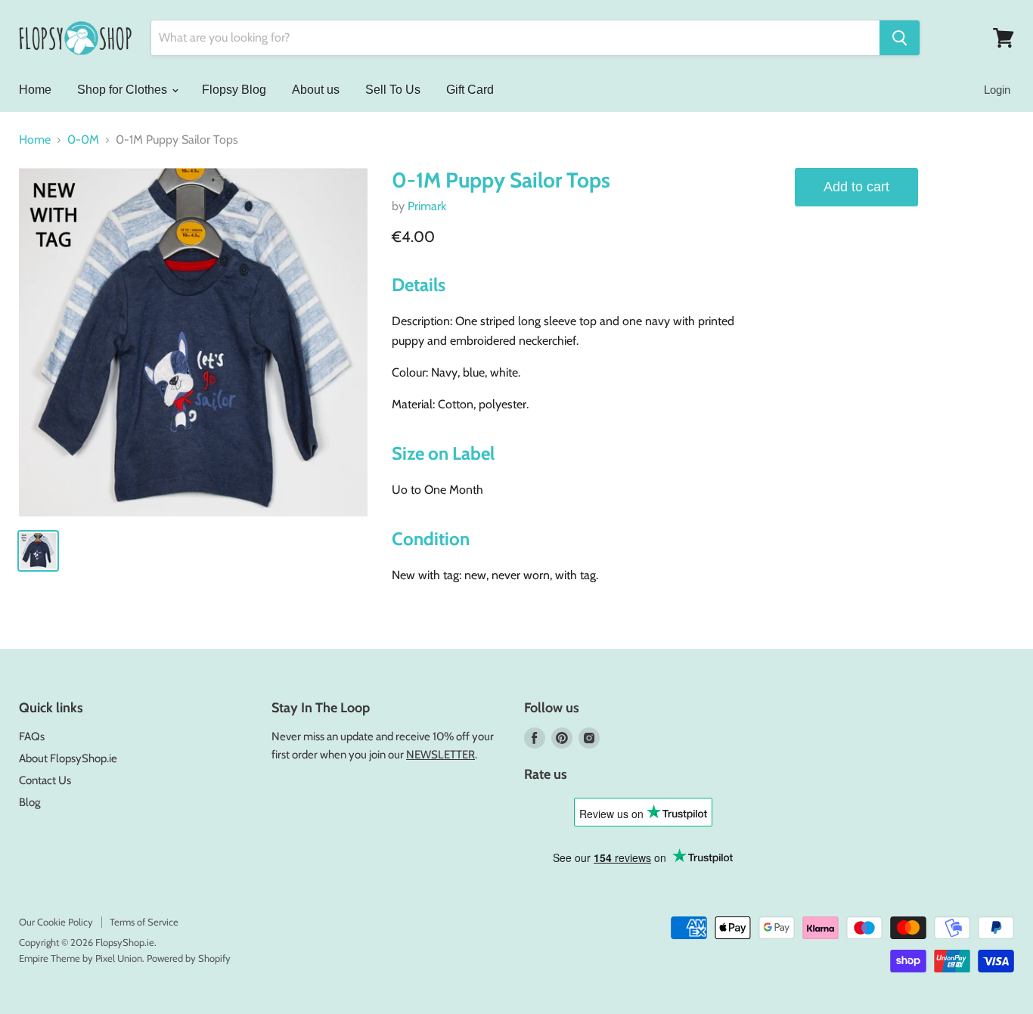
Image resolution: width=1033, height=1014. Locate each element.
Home (35, 89)
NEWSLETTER (440, 754)
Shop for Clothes (123, 89)
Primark (427, 206)
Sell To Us (392, 89)
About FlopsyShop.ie (68, 758)
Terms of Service (144, 922)
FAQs (32, 736)
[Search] (899, 37)
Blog (29, 802)
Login (997, 89)
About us (316, 89)
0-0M (83, 140)
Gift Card (470, 89)
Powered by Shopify (189, 958)
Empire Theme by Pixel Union (80, 958)
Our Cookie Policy (56, 922)
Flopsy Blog (234, 89)
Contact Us (45, 780)
